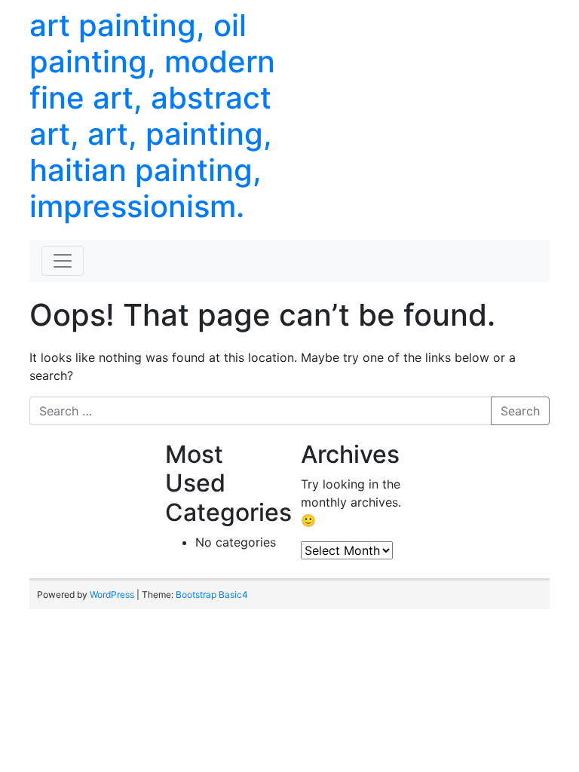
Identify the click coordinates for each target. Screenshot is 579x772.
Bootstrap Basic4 (212, 594)
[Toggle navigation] (62, 261)
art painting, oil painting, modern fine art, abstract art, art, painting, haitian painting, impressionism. (152, 116)
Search (520, 410)
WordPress (112, 594)
